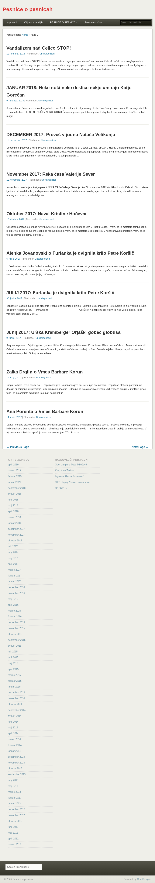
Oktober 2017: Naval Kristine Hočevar (46, 213)
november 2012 (16, 815)
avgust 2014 (14, 715)
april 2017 (13, 564)
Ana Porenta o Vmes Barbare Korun (44, 411)
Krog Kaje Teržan (64, 470)
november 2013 (16, 762)
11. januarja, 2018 (15, 53)
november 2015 (16, 628)
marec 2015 (14, 675)
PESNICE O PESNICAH (63, 22)
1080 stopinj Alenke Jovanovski (72, 482)
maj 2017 (13, 558)
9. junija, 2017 (13, 338)
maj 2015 (13, 663)
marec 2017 (14, 569)
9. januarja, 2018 (15, 100)
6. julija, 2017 (13, 259)
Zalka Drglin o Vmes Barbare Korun (44, 371)
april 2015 (13, 669)
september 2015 (17, 639)
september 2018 (17, 488)
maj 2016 (13, 599)
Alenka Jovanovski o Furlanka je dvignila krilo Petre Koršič (70, 253)
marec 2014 (14, 739)
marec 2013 (14, 791)
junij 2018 (13, 499)
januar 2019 (14, 482)
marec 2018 (14, 517)
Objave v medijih (33, 22)
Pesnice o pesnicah (28, 9)
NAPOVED (61, 488)
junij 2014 (13, 721)
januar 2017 (14, 581)
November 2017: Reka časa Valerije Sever (50, 174)
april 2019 (13, 464)
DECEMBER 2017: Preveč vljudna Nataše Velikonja (60, 134)
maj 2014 (13, 727)
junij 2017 (13, 552)
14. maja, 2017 (14, 417)
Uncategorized (47, 53)
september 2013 (17, 774)
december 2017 (16, 528)
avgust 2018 (14, 493)
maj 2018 (13, 505)
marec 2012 (14, 844)
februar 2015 (15, 680)
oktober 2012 (15, 821)
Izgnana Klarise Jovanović (69, 476)
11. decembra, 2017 (16, 140)
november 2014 (16, 698)
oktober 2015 (15, 634)
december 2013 (16, 756)
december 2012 (16, 809)
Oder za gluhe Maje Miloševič (71, 464)
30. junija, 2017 (14, 298)
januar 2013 (14, 803)
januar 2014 (14, 751)
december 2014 (16, 692)
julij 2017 (13, 546)
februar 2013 (15, 797)
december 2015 (16, 622)
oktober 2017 (15, 540)
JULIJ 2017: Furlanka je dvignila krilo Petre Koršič (60, 292)
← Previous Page (17, 446)
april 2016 (13, 604)
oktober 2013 (15, 768)
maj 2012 (13, 832)
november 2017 (16, 534)
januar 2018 (14, 523)
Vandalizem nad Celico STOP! (38, 48)
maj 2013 (13, 786)
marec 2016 (14, 610)
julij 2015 (13, 651)
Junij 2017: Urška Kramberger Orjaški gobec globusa (63, 332)
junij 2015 (13, 657)
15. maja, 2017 (14, 377)
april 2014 (13, 733)
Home (25, 34)
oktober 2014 (15, 704)
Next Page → (140, 446)
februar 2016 (15, 616)
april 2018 (13, 511)
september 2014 (17, 710)
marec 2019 (14, 470)
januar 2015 (14, 686)
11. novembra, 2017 (16, 180)
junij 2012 (13, 827)
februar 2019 (15, 476)
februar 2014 (15, 745)
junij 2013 (13, 780)
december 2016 (16, 587)
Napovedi (11, 22)
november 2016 (16, 593)
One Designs (144, 879)
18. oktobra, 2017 (15, 219)
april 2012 (13, 838)
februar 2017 (15, 575)
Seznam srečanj (93, 22)
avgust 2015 (14, 645)
